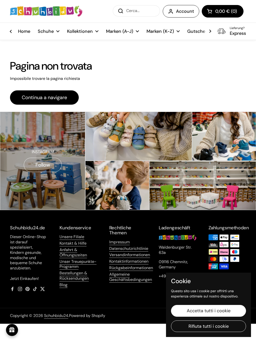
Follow (43, 164)
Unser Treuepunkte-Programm (78, 264)
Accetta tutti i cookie (208, 311)
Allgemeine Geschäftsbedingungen (130, 277)
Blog (64, 284)
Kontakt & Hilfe (73, 243)
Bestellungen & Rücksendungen (74, 275)
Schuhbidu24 (56, 315)
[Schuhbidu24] (46, 11)
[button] (223, 11)
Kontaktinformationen (128, 261)
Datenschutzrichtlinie (128, 248)
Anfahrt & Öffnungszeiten (73, 252)
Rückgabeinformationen (131, 267)
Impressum (119, 242)
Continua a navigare (44, 97)
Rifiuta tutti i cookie (208, 326)
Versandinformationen (129, 254)
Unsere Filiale (72, 236)
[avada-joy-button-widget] (12, 330)
